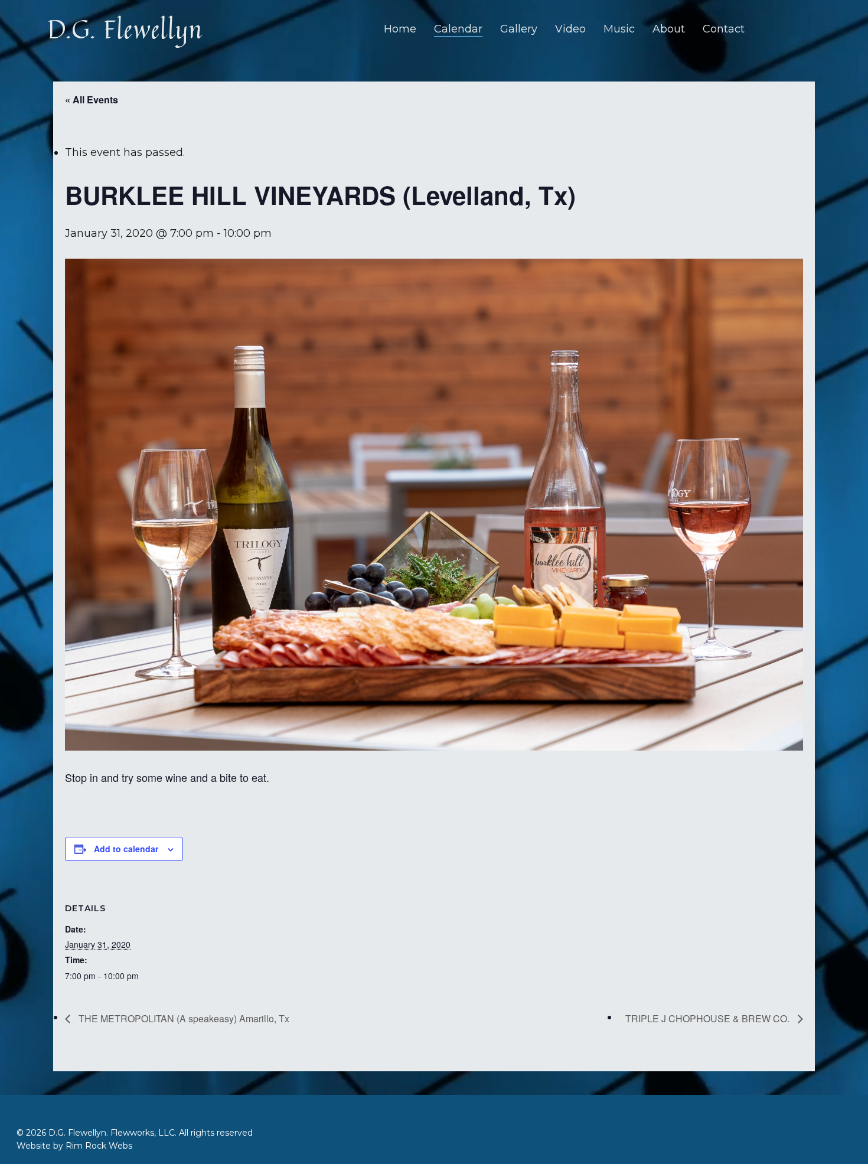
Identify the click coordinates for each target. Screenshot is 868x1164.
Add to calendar (126, 849)
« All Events (91, 99)
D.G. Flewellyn (125, 29)
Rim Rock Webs (99, 1145)
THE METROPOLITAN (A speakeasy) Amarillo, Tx (182, 1018)
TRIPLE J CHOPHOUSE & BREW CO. (708, 1018)
